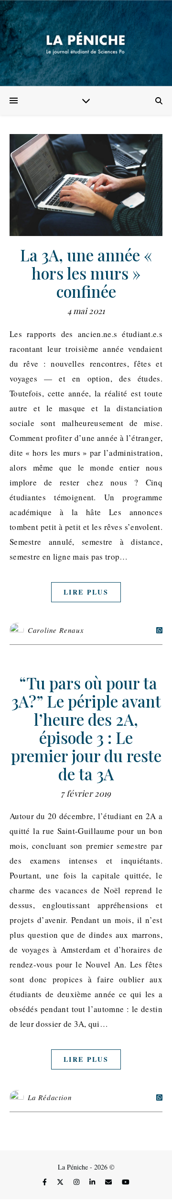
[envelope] (109, 1182)
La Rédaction (50, 1097)
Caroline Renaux (56, 630)
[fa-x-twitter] (61, 1182)
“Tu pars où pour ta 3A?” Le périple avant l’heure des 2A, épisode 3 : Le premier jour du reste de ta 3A (86, 728)
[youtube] (125, 1182)
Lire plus (86, 592)
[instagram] (77, 1182)
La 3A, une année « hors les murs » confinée (86, 273)
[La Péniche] (86, 43)
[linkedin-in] (93, 1182)
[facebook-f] (46, 1182)
